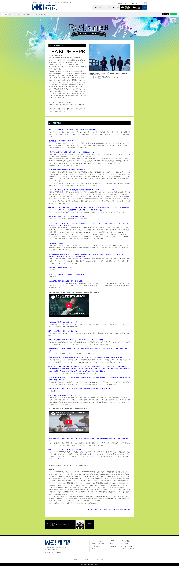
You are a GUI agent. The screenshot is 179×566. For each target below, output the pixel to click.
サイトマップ (139, 3)
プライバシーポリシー (99, 559)
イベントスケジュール (98, 541)
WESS (5, 14)
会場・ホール (127, 3)
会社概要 (47, 552)
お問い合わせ (87, 559)
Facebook (113, 546)
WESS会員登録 (125, 541)
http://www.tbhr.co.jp (82, 465)
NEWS (112, 541)
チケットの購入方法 (98, 543)
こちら (54, 549)
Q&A (133, 3)
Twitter (112, 543)
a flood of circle (62, 524)
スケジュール (97, 7)
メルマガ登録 (124, 543)
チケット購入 (119, 3)
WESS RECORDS (56, 552)
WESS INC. (94, 564)
